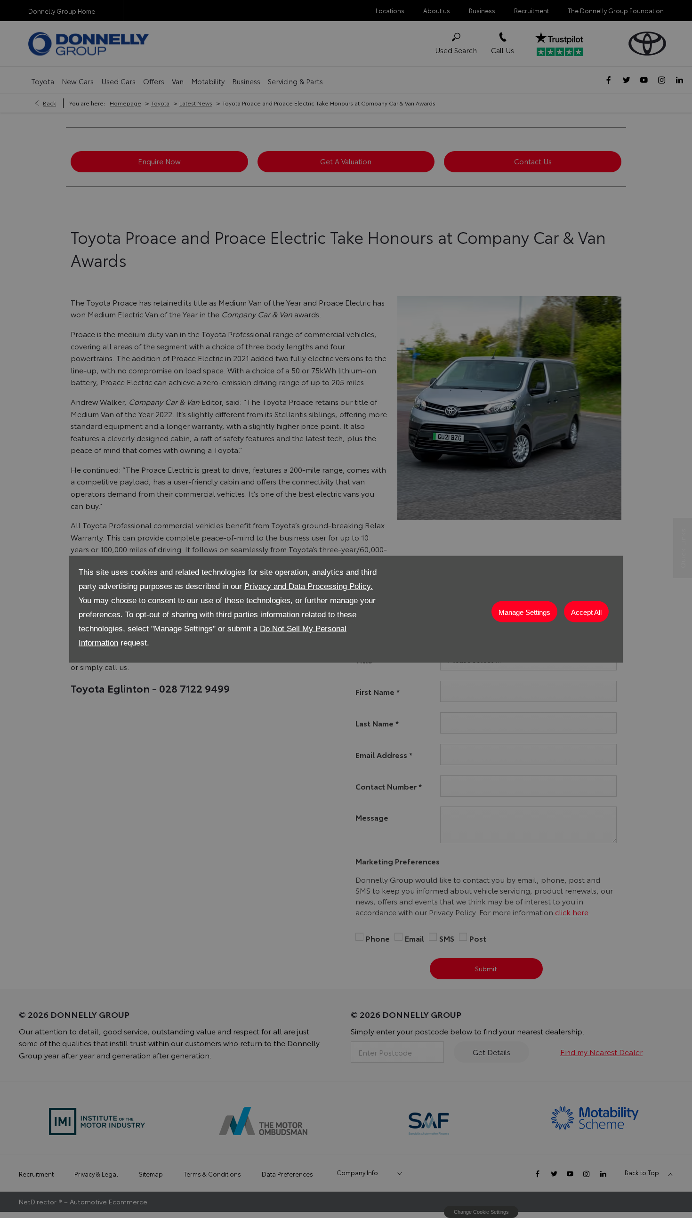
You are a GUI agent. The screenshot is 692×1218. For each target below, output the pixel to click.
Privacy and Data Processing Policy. (308, 585)
